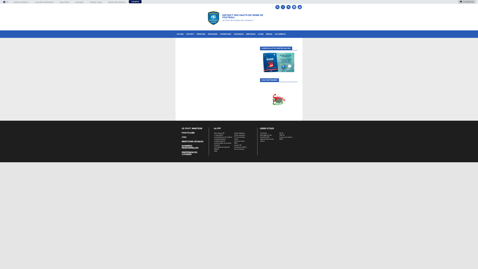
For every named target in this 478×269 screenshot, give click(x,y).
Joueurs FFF (237, 145)
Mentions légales (192, 142)
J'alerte (135, 2)
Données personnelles (190, 147)
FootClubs (263, 133)
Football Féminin (219, 141)
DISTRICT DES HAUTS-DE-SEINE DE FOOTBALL (242, 16)
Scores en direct (239, 141)
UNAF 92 (282, 135)
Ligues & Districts (21, 2)
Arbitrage (250, 34)
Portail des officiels (117, 2)
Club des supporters (44, 2)
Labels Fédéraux (239, 133)
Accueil (180, 34)
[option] (278, 100)
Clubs (261, 34)
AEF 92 (281, 133)
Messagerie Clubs (266, 135)
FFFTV (236, 143)
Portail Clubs (96, 2)
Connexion (468, 2)
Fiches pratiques (239, 135)
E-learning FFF (218, 135)
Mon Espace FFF (219, 133)
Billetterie (64, 2)
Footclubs (188, 133)
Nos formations (239, 149)
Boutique (80, 2)
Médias (269, 34)
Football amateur (220, 139)
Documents (280, 34)
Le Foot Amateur (192, 129)
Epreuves (201, 34)
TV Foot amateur (239, 137)
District (190, 34)
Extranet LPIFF (264, 137)
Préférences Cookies (189, 153)
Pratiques (212, 34)
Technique (238, 34)
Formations (225, 34)
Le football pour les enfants (223, 137)
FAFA (215, 151)
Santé (236, 139)
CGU (184, 137)
